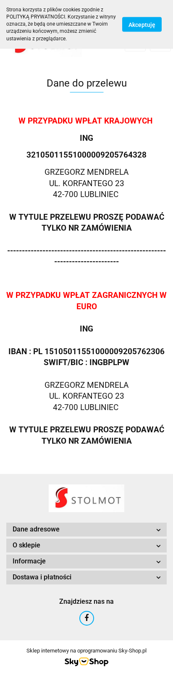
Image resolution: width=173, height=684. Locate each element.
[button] (86, 530)
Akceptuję (141, 24)
